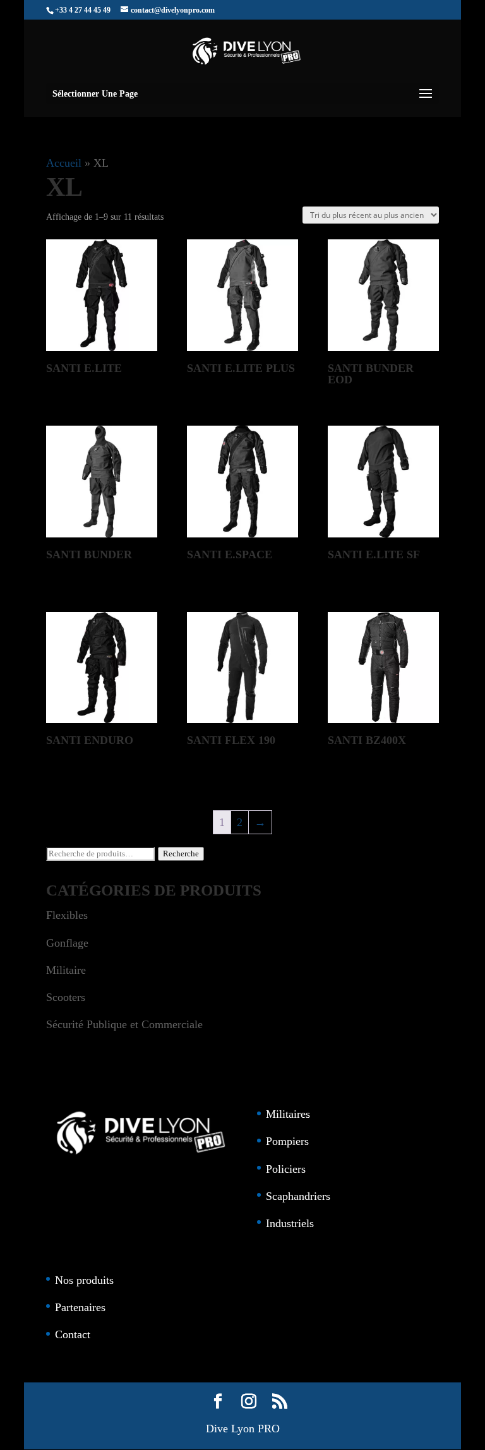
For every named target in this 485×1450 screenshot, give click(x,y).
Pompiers (287, 1141)
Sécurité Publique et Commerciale (124, 1024)
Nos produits (84, 1280)
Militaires (288, 1114)
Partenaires (80, 1307)
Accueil (63, 163)
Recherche (181, 853)
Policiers (286, 1169)
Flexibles (67, 915)
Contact (72, 1334)
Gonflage (67, 943)
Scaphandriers (298, 1196)
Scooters (65, 997)
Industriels (290, 1223)
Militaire (66, 970)
